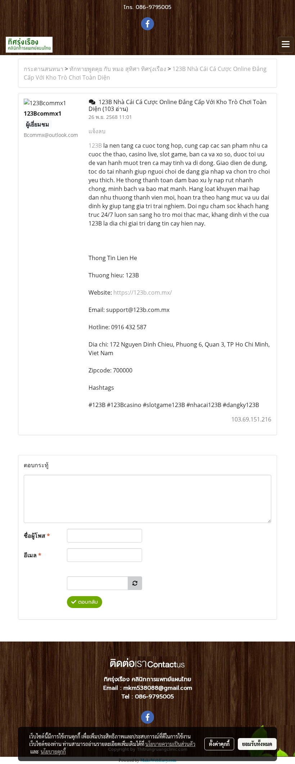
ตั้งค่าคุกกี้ (219, 744)
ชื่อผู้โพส (37, 536)
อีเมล (32, 555)
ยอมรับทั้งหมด (257, 744)
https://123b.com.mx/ (142, 292)
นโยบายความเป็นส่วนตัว (170, 744)
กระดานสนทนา (43, 69)
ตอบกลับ (87, 602)
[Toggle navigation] (286, 45)
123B (95, 145)
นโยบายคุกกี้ (53, 751)
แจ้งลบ (96, 131)
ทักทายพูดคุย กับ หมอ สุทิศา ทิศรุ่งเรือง (117, 69)
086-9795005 (153, 7)
